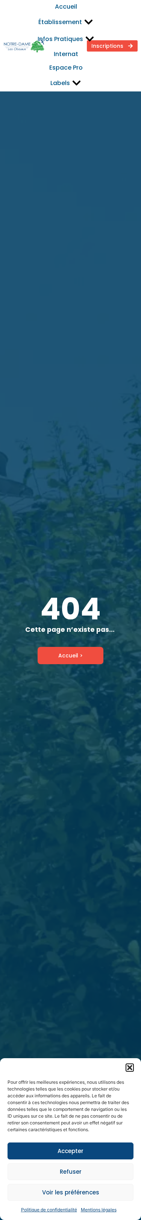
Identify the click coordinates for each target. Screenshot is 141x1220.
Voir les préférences (70, 1192)
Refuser (71, 1172)
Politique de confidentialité (49, 1209)
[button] (129, 1067)
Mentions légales (99, 1209)
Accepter (70, 1151)
